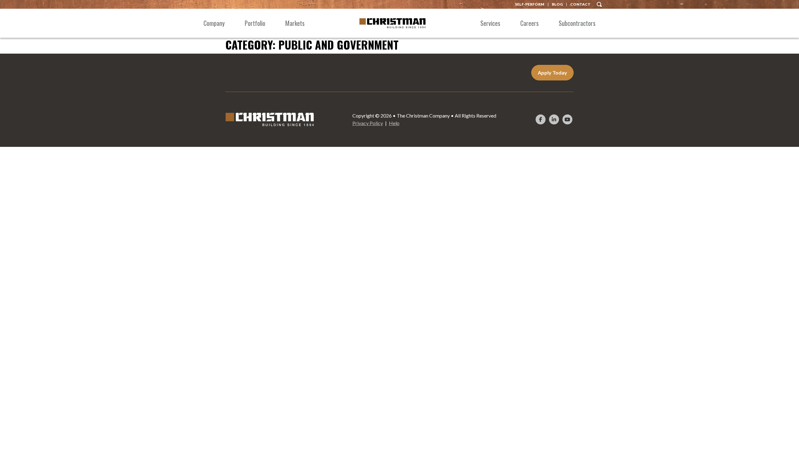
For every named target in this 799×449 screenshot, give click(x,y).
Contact (580, 4)
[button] (599, 4)
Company (214, 23)
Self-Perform (529, 4)
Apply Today (552, 72)
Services (490, 23)
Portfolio (255, 23)
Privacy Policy (367, 123)
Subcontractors (577, 23)
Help (394, 123)
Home (392, 23)
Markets (295, 23)
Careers (529, 23)
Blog (557, 4)
